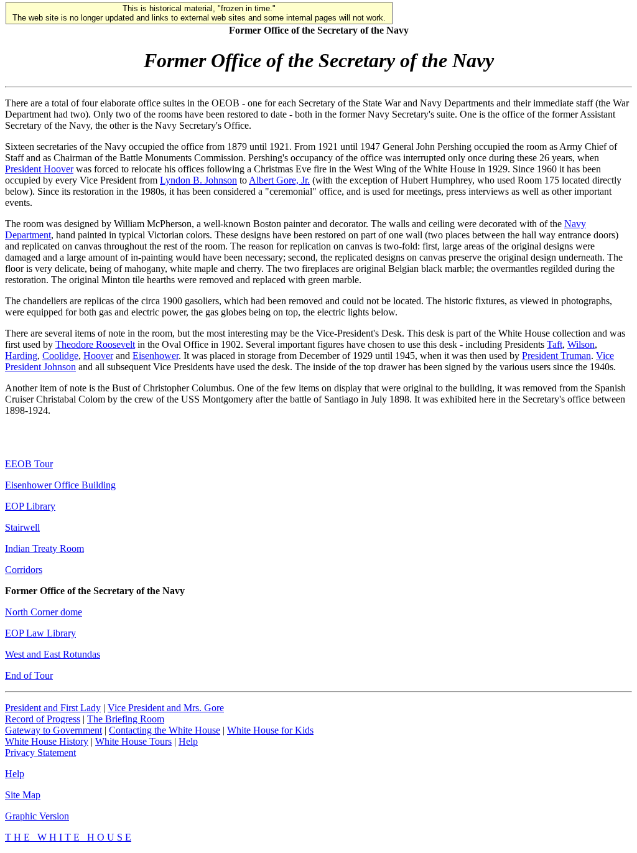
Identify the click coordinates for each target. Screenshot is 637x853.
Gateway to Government (53, 730)
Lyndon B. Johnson (198, 180)
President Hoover (39, 169)
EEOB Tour (29, 464)
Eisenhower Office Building (60, 485)
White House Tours (133, 741)
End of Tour (29, 675)
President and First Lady (53, 707)
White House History (46, 741)
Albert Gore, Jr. (279, 180)
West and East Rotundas (52, 654)
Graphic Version (37, 816)
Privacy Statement (40, 752)
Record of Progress (42, 719)
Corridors (23, 569)
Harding (21, 355)
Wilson (581, 344)
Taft (554, 344)
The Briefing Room (125, 719)
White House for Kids (270, 730)
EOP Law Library (40, 633)
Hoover (98, 355)
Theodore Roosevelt (95, 344)
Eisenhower (156, 355)
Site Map (22, 795)
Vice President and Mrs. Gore (166, 707)
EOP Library (30, 506)
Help (188, 741)
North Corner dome (43, 612)
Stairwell (22, 527)
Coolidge (60, 355)
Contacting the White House (164, 730)
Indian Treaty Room (44, 548)
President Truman (556, 355)
